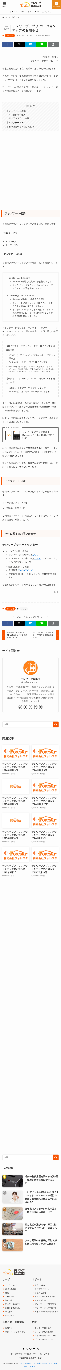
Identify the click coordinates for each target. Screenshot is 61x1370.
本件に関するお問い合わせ (21, 127)
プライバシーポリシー (42, 1354)
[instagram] (35, 707)
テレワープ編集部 (30, 679)
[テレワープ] (30, 4)
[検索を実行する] (56, 724)
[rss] (37, 1348)
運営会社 (18, 1354)
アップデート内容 (21, 118)
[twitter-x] (30, 707)
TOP (11, 1354)
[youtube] (40, 707)
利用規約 (27, 1354)
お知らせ (10, 35)
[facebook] (25, 707)
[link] (20, 707)
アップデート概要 (17, 111)
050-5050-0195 (25, 570)
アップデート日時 (17, 122)
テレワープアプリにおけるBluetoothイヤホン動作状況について (38, 435)
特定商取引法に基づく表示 (30, 1358)
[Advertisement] (30, 170)
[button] (7, 44)
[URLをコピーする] (53, 44)
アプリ (23, 609)
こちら (35, 555)
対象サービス (19, 115)
